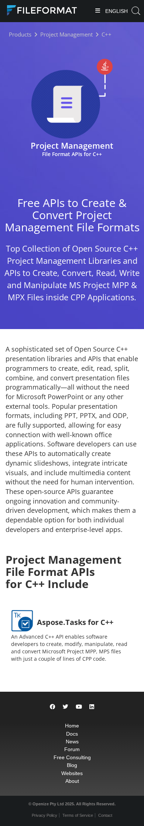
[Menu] (97, 11)
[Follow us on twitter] (65, 707)
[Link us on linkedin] (92, 707)
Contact (105, 815)
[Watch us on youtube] (79, 707)
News (72, 741)
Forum (72, 749)
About (72, 781)
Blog (72, 765)
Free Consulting (72, 757)
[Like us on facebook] (52, 707)
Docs (72, 734)
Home (72, 726)
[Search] (135, 11)
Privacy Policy (44, 815)
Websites (72, 773)
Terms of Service (77, 815)
